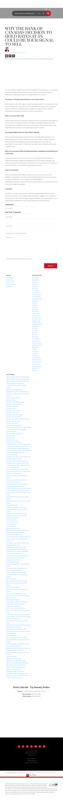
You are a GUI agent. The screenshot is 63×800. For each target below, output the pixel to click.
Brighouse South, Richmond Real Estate (17, 391)
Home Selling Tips (11, 526)
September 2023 (37, 345)
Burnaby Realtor (11, 436)
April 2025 (35, 309)
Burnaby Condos (11, 400)
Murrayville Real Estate (12, 562)
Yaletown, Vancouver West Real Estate (17, 675)
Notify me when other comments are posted (19, 259)
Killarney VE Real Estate (13, 528)
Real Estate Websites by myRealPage (48, 772)
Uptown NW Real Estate (13, 646)
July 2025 (34, 303)
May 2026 (35, 286)
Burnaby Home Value (12, 406)
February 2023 (36, 357)
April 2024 (35, 334)
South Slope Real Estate (13, 618)
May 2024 (35, 332)
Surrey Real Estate (11, 635)
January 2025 (36, 315)
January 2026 (36, 292)
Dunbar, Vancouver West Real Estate (16, 480)
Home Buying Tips (11, 520)
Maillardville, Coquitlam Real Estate (16, 547)
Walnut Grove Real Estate (13, 658)
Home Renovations (11, 524)
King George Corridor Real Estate (15, 532)
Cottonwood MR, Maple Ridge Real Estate (18, 465)
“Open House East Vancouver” (14, 677)
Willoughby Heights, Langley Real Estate (17, 673)
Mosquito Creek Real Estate (14, 560)
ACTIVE (43, 9)
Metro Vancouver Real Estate (14, 553)
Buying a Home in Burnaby (13, 442)
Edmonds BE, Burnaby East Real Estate (17, 484)
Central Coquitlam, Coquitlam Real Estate (17, 448)
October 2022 (36, 364)
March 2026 (35, 290)
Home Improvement (12, 522)
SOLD (50, 9)
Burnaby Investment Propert (14, 414)
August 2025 (35, 301)
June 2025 (35, 305)
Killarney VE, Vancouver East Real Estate (17, 530)
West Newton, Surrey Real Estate (15, 665)
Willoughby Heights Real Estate (15, 671)
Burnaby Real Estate (12, 423)
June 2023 (35, 351)
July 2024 (34, 328)
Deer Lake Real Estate (12, 467)
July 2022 (34, 370)
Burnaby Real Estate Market (14, 433)
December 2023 (36, 343)
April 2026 (35, 288)
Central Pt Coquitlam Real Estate (15, 452)
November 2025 (36, 294)
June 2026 (35, 284)
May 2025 (35, 307)
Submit (50, 266)
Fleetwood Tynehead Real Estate (15, 486)
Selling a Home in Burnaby (13, 606)
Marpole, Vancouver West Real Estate (17, 549)
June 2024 (35, 330)
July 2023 (34, 349)
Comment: (9, 237)
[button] (19, 746)
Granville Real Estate (12, 505)
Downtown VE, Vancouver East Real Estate (18, 471)
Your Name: (9, 217)
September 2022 (37, 366)
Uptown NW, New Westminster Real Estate (18, 648)
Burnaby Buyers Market (13, 398)
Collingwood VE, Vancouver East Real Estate (18, 457)
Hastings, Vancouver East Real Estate (16, 513)
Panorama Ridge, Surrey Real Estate (16, 572)
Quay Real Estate (11, 578)
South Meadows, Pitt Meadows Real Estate (18, 616)
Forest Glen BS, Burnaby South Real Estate (18, 488)
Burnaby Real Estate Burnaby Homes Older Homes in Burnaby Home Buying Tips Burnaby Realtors (18, 429)
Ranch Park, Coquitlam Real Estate (16, 593)
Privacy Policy (37, 772)
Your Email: (9, 226)
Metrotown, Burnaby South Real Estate (17, 555)
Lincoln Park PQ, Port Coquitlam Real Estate (18, 536)
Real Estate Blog (11, 284)
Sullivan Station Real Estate (13, 627)
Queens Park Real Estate (13, 587)
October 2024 (36, 322)
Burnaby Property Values (13, 421)
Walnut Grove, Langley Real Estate (16, 660)
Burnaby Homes (11, 408)
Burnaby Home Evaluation (13, 404)
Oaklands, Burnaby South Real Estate (16, 568)
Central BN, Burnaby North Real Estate (17, 446)
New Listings (9, 280)
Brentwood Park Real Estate (14, 389)
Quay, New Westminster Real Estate (16, 581)
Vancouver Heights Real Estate (15, 650)
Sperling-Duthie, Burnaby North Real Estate (18, 625)
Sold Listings (9, 286)
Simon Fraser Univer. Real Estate (15, 608)
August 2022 (35, 368)
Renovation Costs (11, 597)
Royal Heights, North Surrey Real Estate (17, 602)
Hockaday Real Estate (12, 518)
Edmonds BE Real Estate (13, 482)
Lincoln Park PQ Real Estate (14, 534)
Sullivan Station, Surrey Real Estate (16, 629)
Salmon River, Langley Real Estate (15, 604)
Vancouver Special (11, 656)
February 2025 (36, 313)
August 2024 (35, 326)
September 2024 (37, 324)
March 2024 (35, 336)
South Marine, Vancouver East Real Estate (18, 614)
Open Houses (10, 282)
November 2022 (36, 362)
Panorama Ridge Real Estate (14, 570)
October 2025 (36, 296)
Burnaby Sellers (10, 438)
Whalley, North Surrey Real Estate (15, 667)
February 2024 (36, 338)
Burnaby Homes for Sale (13, 410)
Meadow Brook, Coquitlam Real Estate (17, 551)
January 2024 (36, 341)
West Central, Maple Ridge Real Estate (17, 663)
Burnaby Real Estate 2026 (13, 425)
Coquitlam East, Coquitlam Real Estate (17, 461)
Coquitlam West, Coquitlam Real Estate (17, 463)
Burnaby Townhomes (12, 440)
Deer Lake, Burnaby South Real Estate (17, 469)
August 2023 (35, 347)
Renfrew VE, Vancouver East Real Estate (17, 595)
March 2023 (35, 355)
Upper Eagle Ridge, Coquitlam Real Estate (18, 644)
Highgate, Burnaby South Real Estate (16, 515)
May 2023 (35, 353)
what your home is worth (13, 669)
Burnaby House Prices (12, 412)
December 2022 (36, 360)
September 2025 (37, 299)
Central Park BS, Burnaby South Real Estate (18, 450)
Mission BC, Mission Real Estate (15, 557)
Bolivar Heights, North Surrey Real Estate (18, 379)
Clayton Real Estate (11, 454)
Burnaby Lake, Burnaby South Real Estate (18, 419)
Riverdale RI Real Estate (13, 600)
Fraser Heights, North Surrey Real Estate (17, 490)
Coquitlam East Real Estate (14, 459)
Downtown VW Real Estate (14, 473)
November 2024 (36, 320)
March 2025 (35, 311)
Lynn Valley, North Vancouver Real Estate (17, 543)
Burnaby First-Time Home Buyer (15, 402)
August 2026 (35, 280)
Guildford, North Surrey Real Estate (16, 507)
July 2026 (34, 282)
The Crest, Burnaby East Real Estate (16, 637)
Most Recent (35, 278)
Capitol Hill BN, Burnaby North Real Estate (18, 444)
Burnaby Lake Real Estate (13, 417)
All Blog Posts (10, 278)
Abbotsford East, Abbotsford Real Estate (17, 377)
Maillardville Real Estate (13, 545)
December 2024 (36, 317)
